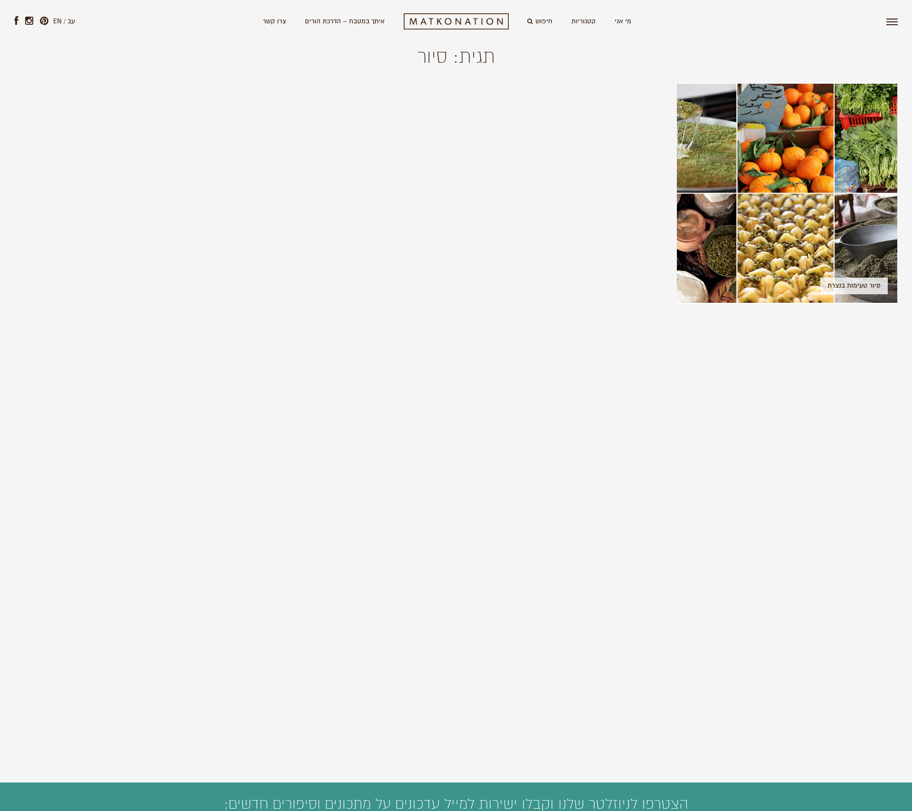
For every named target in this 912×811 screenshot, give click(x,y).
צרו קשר (274, 21)
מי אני (623, 21)
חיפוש (543, 21)
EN (57, 21)
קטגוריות (583, 21)
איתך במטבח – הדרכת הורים (345, 21)
